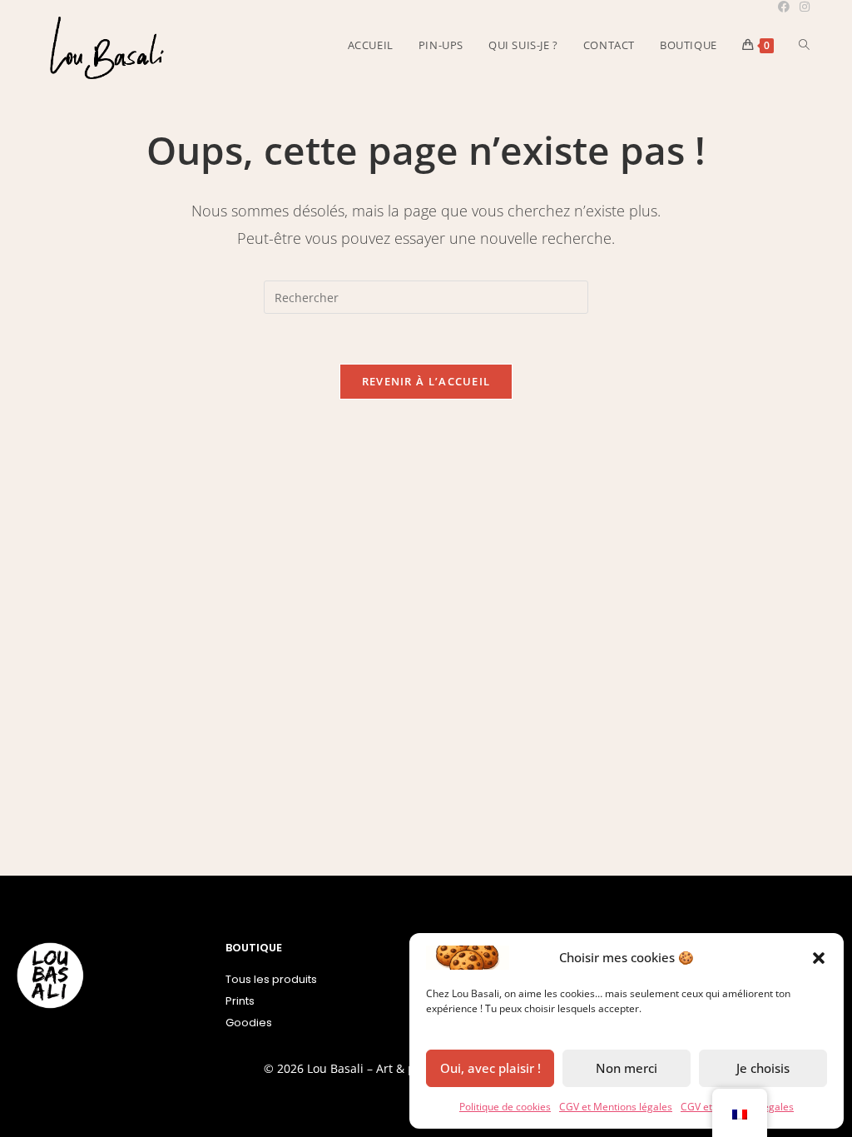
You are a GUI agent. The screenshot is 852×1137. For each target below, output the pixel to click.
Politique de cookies (505, 1107)
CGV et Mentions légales (615, 1107)
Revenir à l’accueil (426, 381)
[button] (818, 958)
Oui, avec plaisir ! (490, 1068)
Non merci (626, 1068)
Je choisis (763, 1068)
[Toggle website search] (804, 45)
